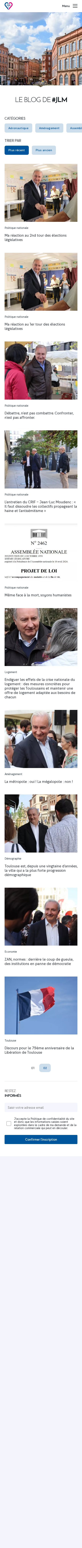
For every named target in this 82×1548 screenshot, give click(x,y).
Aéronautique (18, 128)
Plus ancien (44, 150)
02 (45, 1068)
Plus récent (16, 150)
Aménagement (49, 128)
